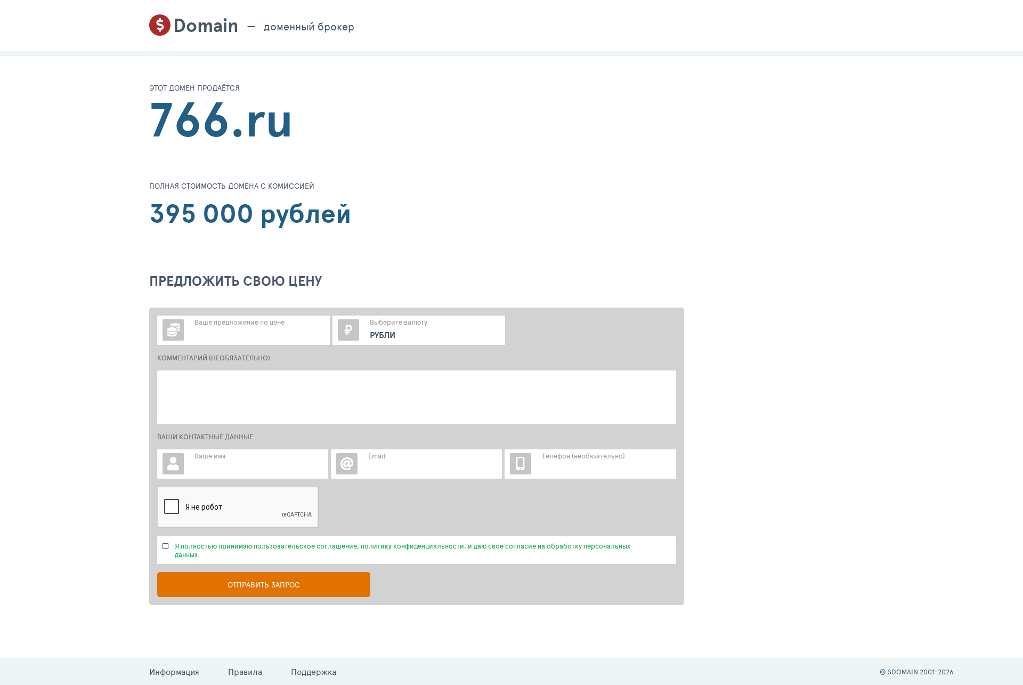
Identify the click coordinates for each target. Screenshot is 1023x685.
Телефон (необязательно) (583, 456)
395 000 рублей (250, 213)
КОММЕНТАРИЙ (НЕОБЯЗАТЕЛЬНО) (213, 357)
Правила (245, 671)
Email (376, 456)
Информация (174, 671)
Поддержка (313, 671)
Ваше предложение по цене (239, 322)
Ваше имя (209, 456)
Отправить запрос (264, 584)
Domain (206, 25)
